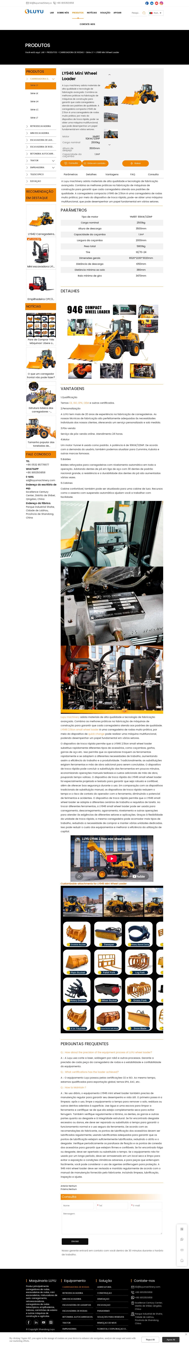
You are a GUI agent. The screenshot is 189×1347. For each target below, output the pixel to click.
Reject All (150, 1339)
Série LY (89, 52)
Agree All (171, 1339)
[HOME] (34, 11)
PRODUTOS (52, 52)
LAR (42, 52)
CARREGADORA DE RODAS (71, 52)
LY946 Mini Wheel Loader (107, 52)
